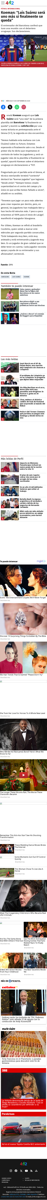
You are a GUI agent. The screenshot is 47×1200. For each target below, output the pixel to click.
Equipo (27, 1178)
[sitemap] (36, 1171)
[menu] (3, 3)
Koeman (26, 277)
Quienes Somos (6, 1178)
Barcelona (5, 277)
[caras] (23, 1071)
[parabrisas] (23, 1114)
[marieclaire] (23, 1029)
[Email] (23, 107)
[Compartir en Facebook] (3, 107)
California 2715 (14, 1194)
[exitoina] (23, 987)
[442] (23, 1164)
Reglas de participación (32, 1180)
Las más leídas (9, 359)
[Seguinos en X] (21, 1171)
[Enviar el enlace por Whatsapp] (17, 107)
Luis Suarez (16, 277)
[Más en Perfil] (14, 981)
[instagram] (11, 1171)
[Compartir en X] (10, 107)
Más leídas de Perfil (12, 458)
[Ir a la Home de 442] (10, 4)
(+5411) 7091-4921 (7, 1197)
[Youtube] (26, 1171)
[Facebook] (16, 1170)
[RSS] (31, 1171)
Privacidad (5, 1182)
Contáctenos (6, 1180)
